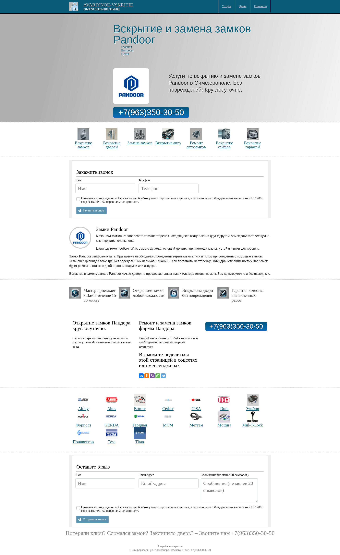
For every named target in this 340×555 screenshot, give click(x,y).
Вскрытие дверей (111, 145)
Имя (78, 180)
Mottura (224, 425)
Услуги (226, 6)
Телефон (144, 180)
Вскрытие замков (83, 145)
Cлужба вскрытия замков (101, 9)
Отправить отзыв (94, 519)
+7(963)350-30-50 (151, 112)
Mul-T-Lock (252, 425)
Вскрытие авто (168, 143)
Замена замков (139, 143)
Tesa (111, 441)
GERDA (111, 425)
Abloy (83, 408)
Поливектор (83, 441)
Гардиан (140, 425)
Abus (111, 408)
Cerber (168, 408)
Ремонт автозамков (196, 145)
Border (140, 408)
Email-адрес (146, 475)
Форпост (83, 425)
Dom (224, 408)
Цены (242, 6)
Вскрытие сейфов (224, 145)
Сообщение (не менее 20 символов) (225, 475)
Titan (139, 441)
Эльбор (252, 408)
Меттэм (196, 425)
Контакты (260, 6)
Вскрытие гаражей (252, 145)
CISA (196, 408)
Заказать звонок (93, 210)
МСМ (168, 425)
